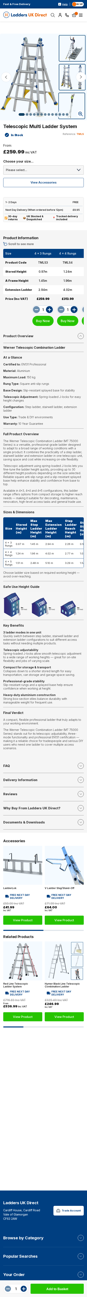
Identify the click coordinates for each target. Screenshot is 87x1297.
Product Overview (18, 336)
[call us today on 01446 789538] (67, 15)
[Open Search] (53, 15)
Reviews (10, 794)
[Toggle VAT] (78, 4)
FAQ (6, 766)
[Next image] (81, 77)
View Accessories (43, 182)
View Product (23, 920)
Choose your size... (18, 161)
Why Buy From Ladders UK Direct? (31, 808)
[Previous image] (6, 77)
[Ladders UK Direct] (25, 15)
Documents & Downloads (24, 822)
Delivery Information (20, 780)
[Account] (60, 15)
